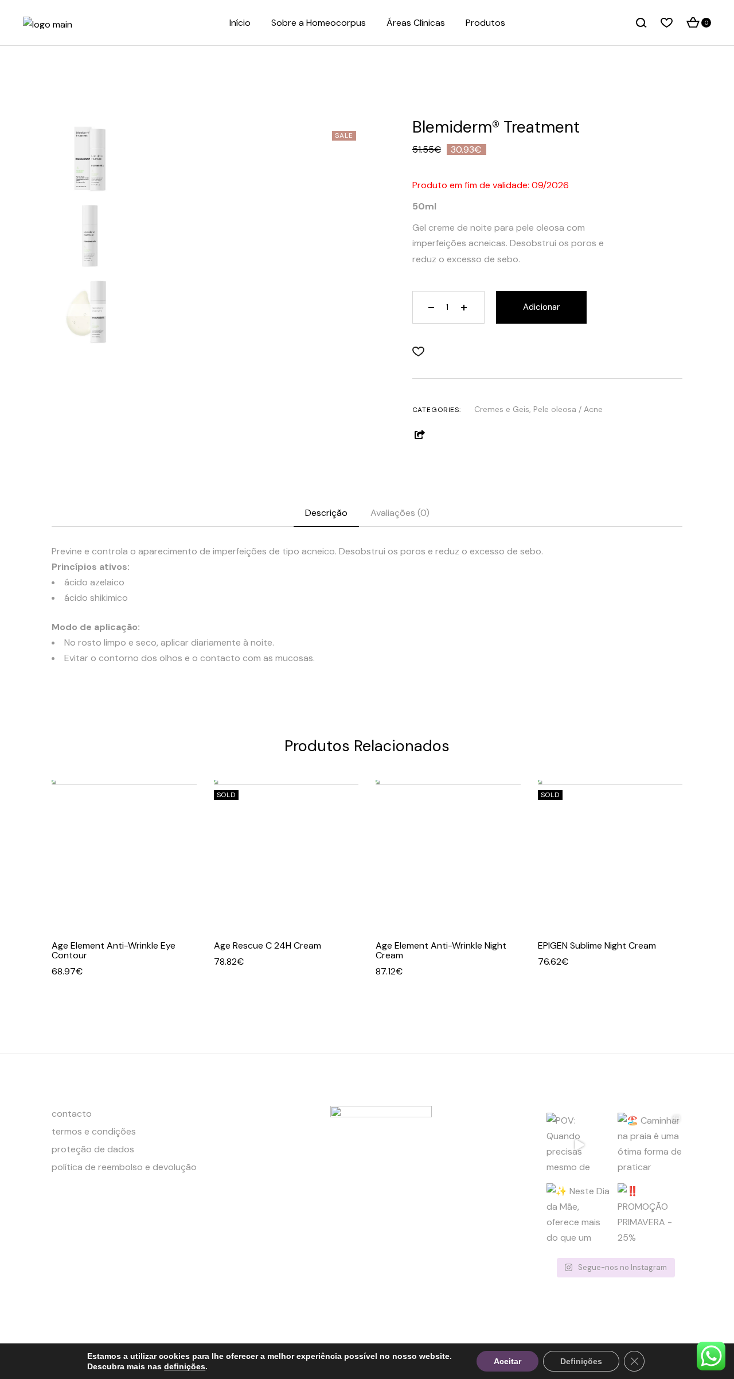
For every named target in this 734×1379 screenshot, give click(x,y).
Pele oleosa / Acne (568, 409)
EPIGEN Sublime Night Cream (597, 945)
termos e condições (94, 1131)
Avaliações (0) (400, 513)
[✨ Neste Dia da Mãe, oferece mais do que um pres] (578, 1215)
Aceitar (507, 1361)
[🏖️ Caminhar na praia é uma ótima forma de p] (650, 1145)
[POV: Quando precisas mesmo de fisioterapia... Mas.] (578, 1145)
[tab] (326, 512)
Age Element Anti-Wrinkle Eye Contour (113, 950)
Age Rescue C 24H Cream (267, 945)
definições (184, 1366)
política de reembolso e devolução (124, 1167)
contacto (72, 1114)
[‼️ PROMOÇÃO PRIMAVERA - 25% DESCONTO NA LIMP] (650, 1215)
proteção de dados (93, 1149)
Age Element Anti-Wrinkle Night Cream (441, 950)
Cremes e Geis (501, 409)
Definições (581, 1361)
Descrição (326, 513)
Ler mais (314, 899)
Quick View (124, 899)
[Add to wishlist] (421, 351)
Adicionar (541, 307)
